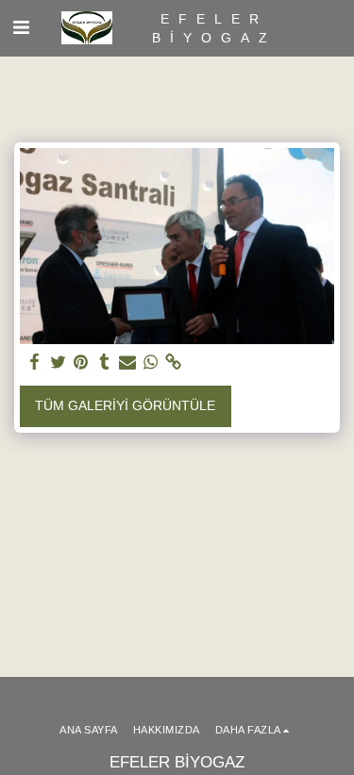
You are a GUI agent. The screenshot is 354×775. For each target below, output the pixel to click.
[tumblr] (104, 362)
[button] (21, 27)
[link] (173, 362)
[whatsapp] (151, 362)
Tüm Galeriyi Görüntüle (125, 405)
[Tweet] (58, 362)
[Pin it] (81, 362)
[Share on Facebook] (34, 362)
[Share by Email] (127, 362)
